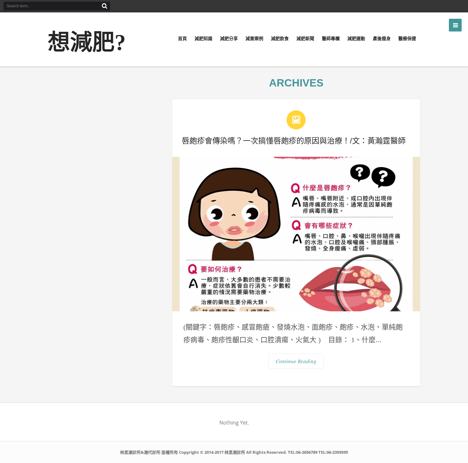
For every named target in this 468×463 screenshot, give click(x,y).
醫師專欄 (331, 38)
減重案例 (254, 38)
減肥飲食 (280, 38)
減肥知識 (203, 38)
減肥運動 (356, 38)
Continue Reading (296, 361)
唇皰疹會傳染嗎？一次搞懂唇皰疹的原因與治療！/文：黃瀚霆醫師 (294, 140)
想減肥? (87, 42)
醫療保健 (407, 38)
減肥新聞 (305, 38)
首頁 (182, 38)
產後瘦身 (382, 38)
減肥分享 (229, 38)
